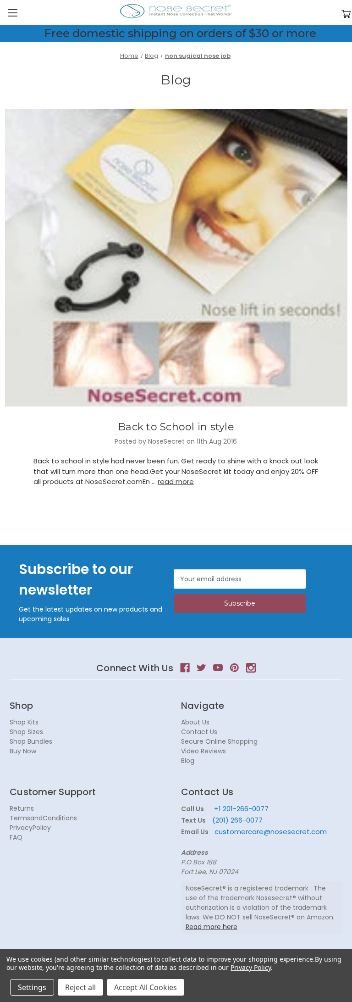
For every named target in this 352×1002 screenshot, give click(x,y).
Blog (187, 760)
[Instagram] (251, 668)
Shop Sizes (26, 731)
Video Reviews (203, 751)
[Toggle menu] (12, 12)
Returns (22, 808)
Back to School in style (176, 427)
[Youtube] (218, 668)
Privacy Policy (250, 967)
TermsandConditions (43, 818)
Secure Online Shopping (219, 741)
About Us (195, 722)
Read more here (211, 926)
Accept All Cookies (145, 987)
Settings (32, 987)
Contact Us (199, 731)
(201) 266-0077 (237, 820)
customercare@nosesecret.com (270, 831)
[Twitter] (201, 668)
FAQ (16, 837)
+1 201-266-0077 (241, 808)
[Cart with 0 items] (346, 14)
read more (176, 481)
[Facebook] (185, 668)
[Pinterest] (234, 668)
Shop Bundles (31, 741)
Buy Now (23, 751)
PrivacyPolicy (30, 827)
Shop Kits (24, 722)
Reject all (80, 987)
